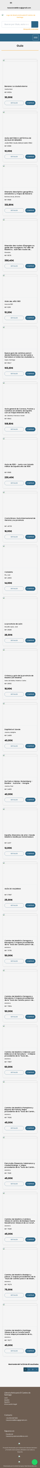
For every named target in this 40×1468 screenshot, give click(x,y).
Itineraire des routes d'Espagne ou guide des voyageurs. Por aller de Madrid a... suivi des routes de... (19, 247)
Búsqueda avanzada (30, 29)
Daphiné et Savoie (12, 729)
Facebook (9, 1434)
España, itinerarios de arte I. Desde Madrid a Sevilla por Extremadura (20, 836)
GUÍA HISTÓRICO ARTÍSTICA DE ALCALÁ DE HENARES (18, 139)
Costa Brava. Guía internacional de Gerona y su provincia (20, 519)
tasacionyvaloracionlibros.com (17, 1436)
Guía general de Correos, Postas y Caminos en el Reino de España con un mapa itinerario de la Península (20, 411)
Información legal (10, 1404)
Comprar (30, 103)
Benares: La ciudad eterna (16, 86)
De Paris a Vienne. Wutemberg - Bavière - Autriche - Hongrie (19, 782)
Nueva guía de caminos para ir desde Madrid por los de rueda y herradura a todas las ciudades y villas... (19, 355)
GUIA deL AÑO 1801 (12, 301)
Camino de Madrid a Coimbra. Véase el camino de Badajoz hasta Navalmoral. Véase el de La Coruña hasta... (20, 1221)
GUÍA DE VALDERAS (13, 889)
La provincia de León (13, 624)
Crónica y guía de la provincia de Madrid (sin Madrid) (19, 677)
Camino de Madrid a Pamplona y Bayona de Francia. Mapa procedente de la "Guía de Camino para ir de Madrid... (20, 1109)
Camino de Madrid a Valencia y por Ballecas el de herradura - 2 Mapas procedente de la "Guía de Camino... (20, 1054)
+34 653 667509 (12, 1418)
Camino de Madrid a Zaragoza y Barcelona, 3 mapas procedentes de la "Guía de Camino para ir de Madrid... (19, 942)
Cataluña (9, 572)
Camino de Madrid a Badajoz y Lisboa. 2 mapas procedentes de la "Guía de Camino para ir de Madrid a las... (20, 1276)
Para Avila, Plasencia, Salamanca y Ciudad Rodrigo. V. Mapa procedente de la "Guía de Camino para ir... (20, 1165)
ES (11, 3)
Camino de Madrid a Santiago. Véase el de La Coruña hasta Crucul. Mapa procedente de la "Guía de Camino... (18, 1332)
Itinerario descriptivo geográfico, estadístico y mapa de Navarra (19, 193)
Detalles (14, 103)
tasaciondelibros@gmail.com (16, 1420)
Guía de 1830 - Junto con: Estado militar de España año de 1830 (19, 465)
